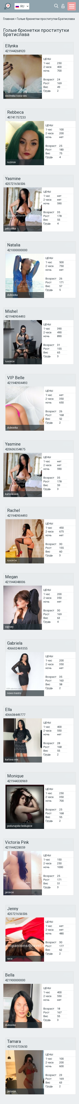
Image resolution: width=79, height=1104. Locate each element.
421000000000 (17, 250)
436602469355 (17, 648)
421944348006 (15, 582)
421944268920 (15, 51)
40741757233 (16, 117)
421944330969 (17, 781)
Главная (9, 19)
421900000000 (15, 980)
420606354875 (15, 449)
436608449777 (15, 715)
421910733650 (17, 1047)
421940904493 (15, 316)
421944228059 (15, 847)
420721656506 (15, 184)
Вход (64, 5)
